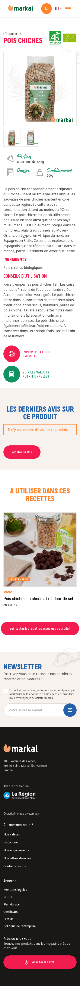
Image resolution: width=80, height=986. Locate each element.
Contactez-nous (14, 866)
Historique (10, 842)
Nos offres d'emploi (17, 858)
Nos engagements (16, 850)
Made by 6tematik (28, 813)
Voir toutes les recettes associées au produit (40, 628)
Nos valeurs (11, 834)
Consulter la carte (43, 962)
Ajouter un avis (22, 452)
